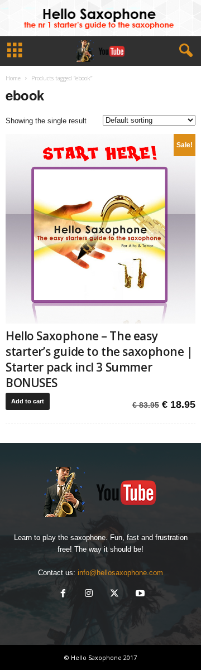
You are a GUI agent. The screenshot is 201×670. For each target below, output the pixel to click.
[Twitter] (114, 594)
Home (13, 78)
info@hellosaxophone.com (120, 572)
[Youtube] (139, 594)
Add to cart (27, 401)
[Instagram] (89, 594)
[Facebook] (63, 594)
